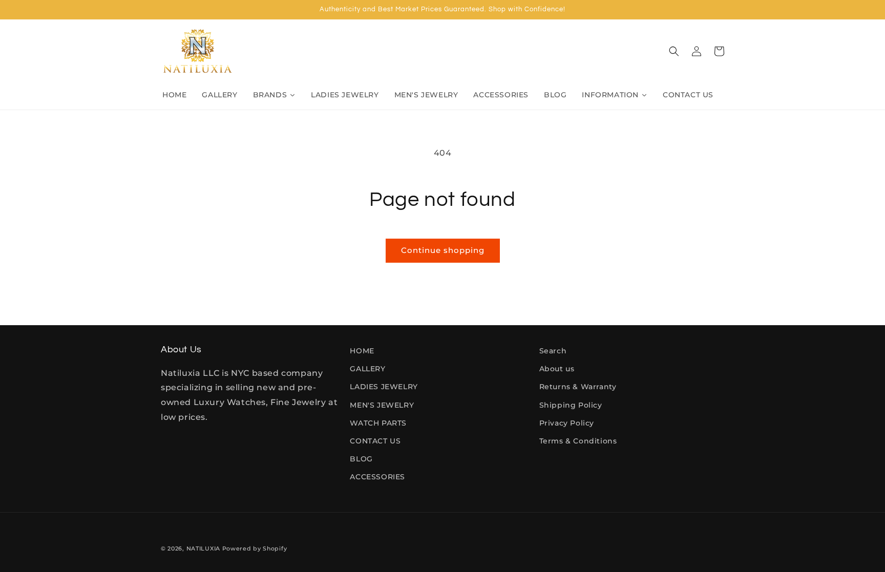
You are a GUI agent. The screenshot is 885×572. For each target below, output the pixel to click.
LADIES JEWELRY (383, 386)
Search (553, 350)
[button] (674, 51)
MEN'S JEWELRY (382, 405)
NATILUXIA (204, 548)
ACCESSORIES (377, 476)
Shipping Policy (570, 405)
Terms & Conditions (578, 441)
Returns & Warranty (578, 386)
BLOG (361, 458)
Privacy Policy (566, 423)
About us (557, 368)
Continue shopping (442, 250)
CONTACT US (375, 441)
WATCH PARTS (378, 423)
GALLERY (367, 368)
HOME (362, 350)
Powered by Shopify (254, 548)
